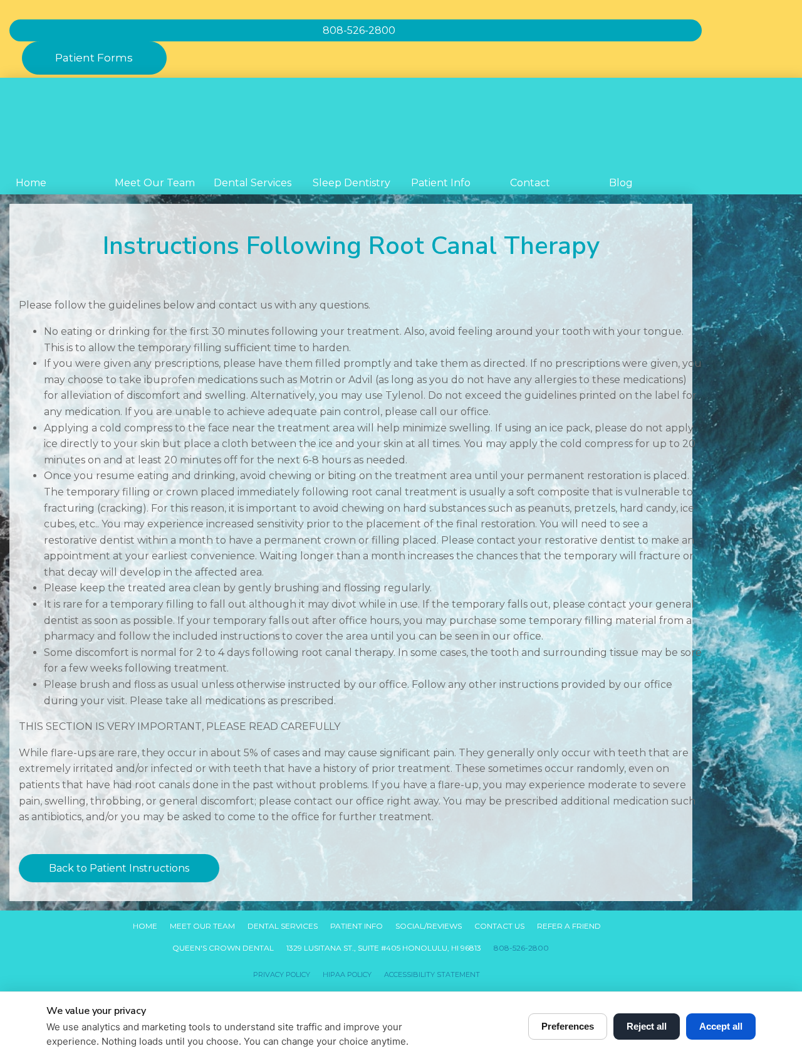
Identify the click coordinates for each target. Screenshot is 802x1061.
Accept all (720, 1026)
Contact (530, 183)
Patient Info (441, 183)
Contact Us (499, 926)
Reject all (647, 1026)
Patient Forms (94, 57)
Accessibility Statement (432, 974)
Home (31, 183)
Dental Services (252, 183)
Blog (621, 183)
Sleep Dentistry (351, 183)
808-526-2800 (521, 948)
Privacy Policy (281, 974)
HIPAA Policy (347, 974)
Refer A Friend (569, 926)
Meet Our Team (155, 183)
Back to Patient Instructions (119, 868)
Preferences (567, 1026)
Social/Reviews (428, 926)
